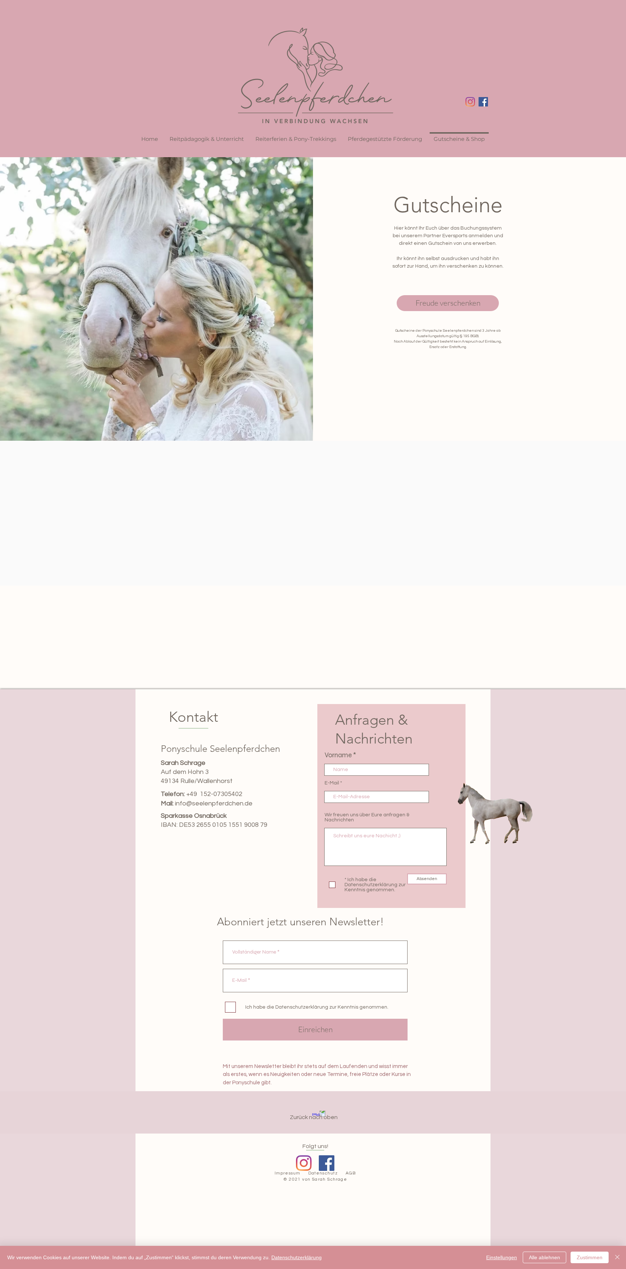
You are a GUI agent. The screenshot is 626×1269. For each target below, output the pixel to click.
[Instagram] (470, 101)
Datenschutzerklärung (296, 1257)
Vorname (338, 754)
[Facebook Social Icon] (483, 101)
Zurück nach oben (314, 1117)
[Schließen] (617, 1257)
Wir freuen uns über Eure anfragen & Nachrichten (367, 817)
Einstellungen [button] (501, 1257)
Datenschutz (323, 1173)
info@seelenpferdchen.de (214, 803)
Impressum (288, 1173)
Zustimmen (589, 1257)
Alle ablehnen (544, 1257)
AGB (351, 1173)
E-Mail (332, 783)
